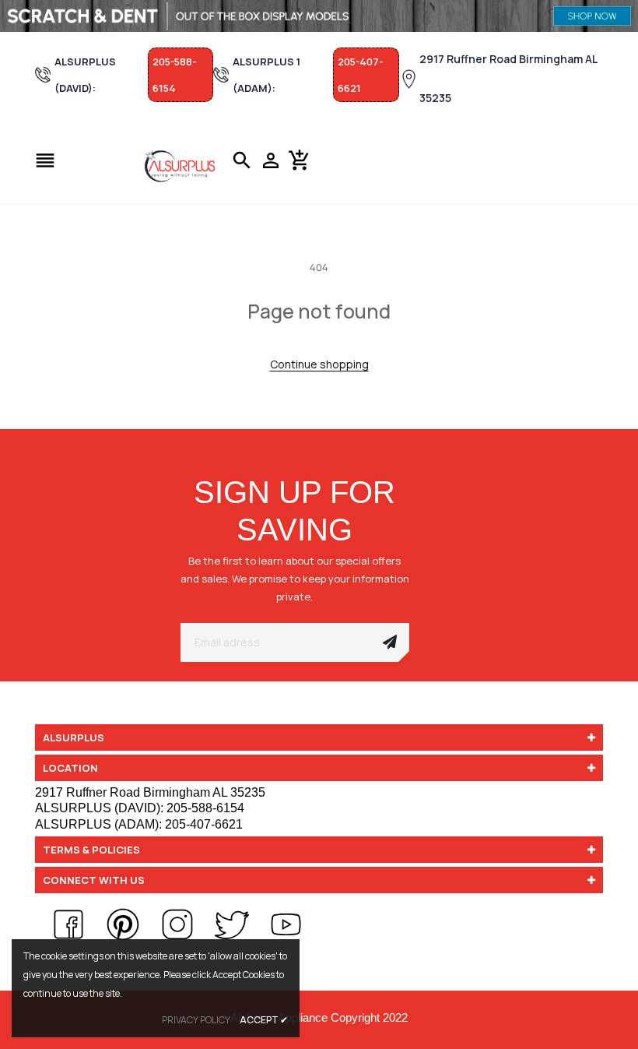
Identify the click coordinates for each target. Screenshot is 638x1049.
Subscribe (389, 642)
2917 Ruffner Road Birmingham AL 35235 (508, 78)
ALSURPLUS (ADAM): (139, 824)
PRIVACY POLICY (196, 1019)
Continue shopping (319, 364)
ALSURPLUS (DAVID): (139, 808)
